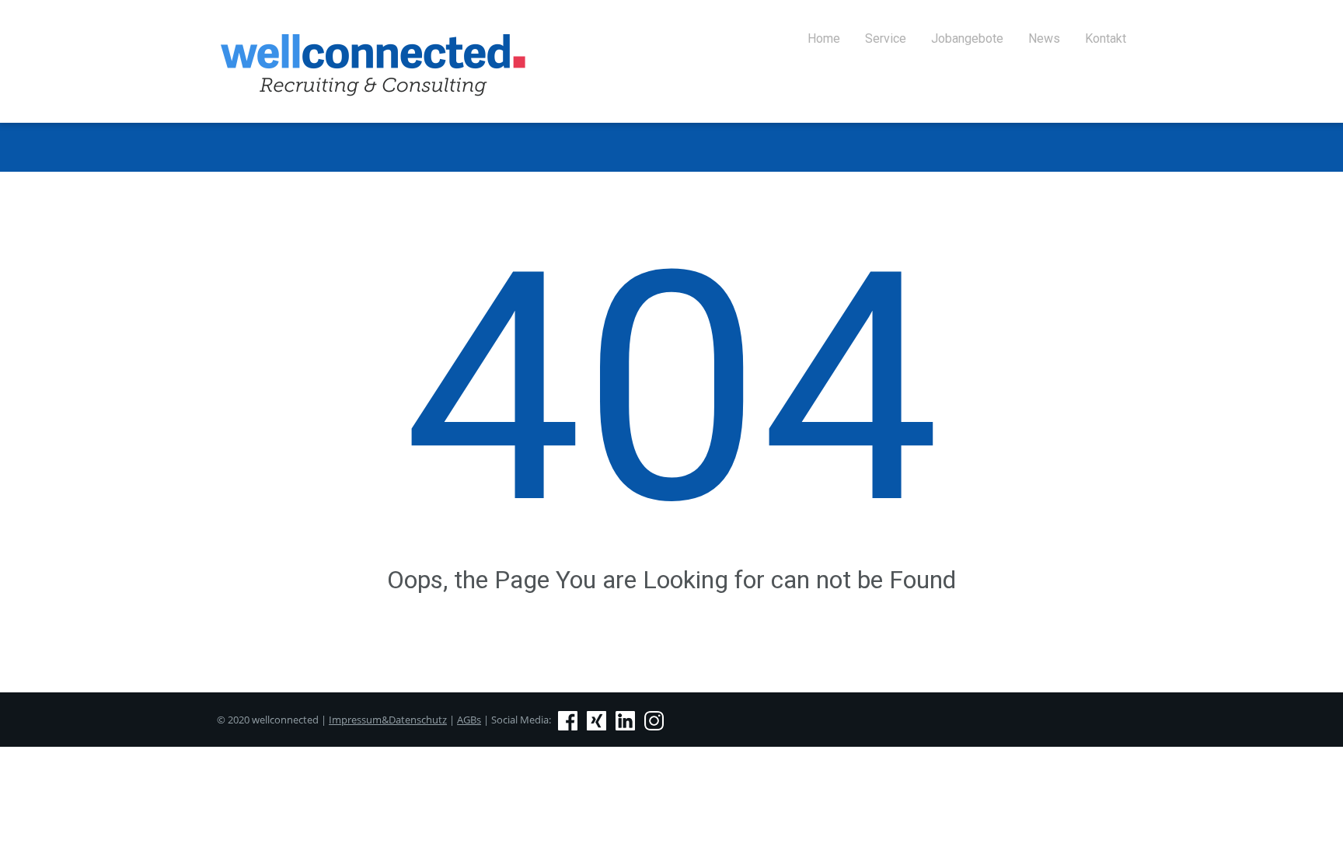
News (1044, 38)
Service (885, 38)
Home (824, 38)
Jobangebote (967, 38)
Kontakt (1105, 38)
